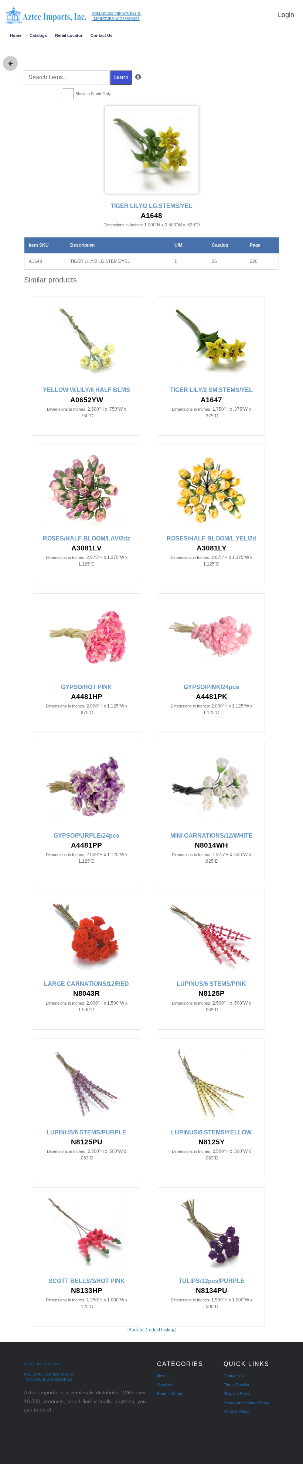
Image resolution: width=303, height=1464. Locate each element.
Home (15, 35)
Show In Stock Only (93, 93)
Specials (164, 1385)
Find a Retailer (236, 1385)
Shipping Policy (237, 1393)
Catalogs (38, 35)
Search (121, 77)
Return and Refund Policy (246, 1402)
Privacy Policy (236, 1411)
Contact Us (101, 35)
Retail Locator (68, 35)
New (161, 1376)
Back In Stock (169, 1393)
